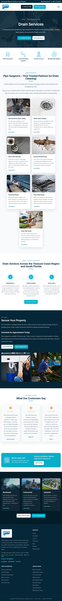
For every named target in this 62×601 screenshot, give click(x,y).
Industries (35, 536)
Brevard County (37, 569)
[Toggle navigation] (59, 7)
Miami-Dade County (38, 590)
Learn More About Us (31, 301)
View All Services (5, 582)
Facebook (4, 561)
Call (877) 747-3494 (25, 38)
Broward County (37, 582)
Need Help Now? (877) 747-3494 (51, 1)
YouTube (18, 561)
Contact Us (35, 541)
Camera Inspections (6, 569)
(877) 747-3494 (27, 6)
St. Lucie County (37, 574)
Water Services (5, 577)
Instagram (11, 561)
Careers (35, 538)
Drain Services (5, 580)
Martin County (36, 577)
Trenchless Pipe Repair (7, 574)
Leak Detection (5, 572)
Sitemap (35, 546)
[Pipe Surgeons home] (5, 7)
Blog (34, 543)
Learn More (11, 132)
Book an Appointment (21, 346)
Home (23, 19)
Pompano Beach (37, 587)
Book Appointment (39, 6)
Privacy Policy (36, 549)
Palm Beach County (38, 580)
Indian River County (38, 572)
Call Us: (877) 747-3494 (23, 515)
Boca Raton (36, 585)
